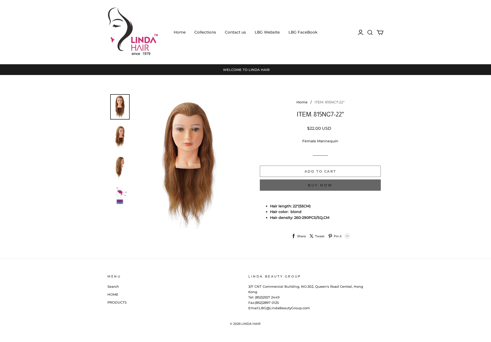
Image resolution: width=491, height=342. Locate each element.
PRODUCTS (117, 302)
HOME (112, 294)
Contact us (235, 32)
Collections (205, 32)
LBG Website (267, 32)
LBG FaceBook (302, 32)
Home (180, 32)
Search (113, 286)
